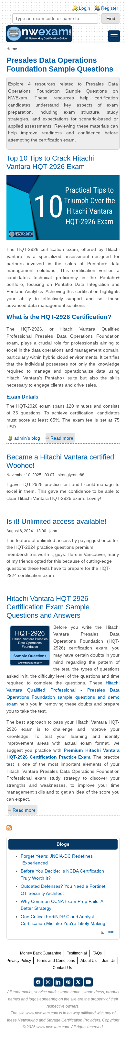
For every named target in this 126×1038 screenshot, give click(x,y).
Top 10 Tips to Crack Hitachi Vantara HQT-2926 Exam (50, 162)
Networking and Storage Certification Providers (59, 1020)
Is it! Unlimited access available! (56, 521)
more (111, 932)
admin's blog (27, 438)
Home (11, 49)
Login (84, 8)
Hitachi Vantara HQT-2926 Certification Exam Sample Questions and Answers (47, 606)
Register (109, 8)
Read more (61, 438)
